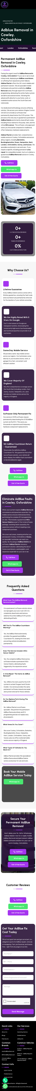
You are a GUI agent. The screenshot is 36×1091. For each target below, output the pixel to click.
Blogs (3, 1035)
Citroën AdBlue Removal (6, 1059)
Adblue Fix (20, 1039)
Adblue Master (8, 21)
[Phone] (5, 1080)
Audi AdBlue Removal (8, 1051)
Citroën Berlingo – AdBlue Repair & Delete (24, 1059)
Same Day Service (22, 1032)
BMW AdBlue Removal (8, 1055)
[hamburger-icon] (33, 5)
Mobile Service (21, 1035)
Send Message (18, 1012)
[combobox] (5, 961)
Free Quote (5, 1039)
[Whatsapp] (5, 1086)
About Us (4, 1032)
